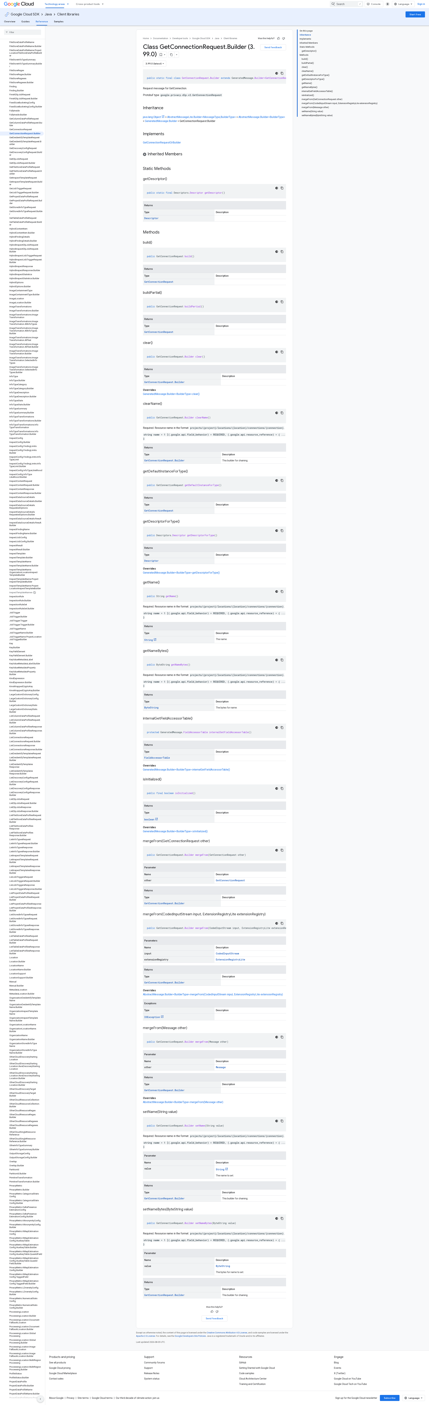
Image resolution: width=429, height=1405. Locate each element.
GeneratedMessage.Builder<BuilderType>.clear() (171, 394)
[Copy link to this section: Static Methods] (175, 169)
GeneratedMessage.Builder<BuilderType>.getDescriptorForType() (181, 572)
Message (221, 1067)
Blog (336, 1362)
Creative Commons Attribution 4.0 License (227, 1332)
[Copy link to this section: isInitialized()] (165, 780)
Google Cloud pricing (60, 1368)
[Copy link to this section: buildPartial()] (165, 293)
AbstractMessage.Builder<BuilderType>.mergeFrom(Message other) (183, 1102)
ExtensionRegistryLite (230, 959)
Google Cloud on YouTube (347, 1378)
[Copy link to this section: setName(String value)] (180, 1112)
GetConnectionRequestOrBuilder (162, 142)
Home (146, 38)
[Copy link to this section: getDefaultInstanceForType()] (191, 472)
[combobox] (346, 4)
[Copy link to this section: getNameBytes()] (171, 651)
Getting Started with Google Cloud (257, 1368)
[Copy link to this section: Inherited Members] (185, 154)
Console (376, 4)
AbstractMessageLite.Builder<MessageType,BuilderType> (201, 117)
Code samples (246, 1373)
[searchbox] (22, 32)
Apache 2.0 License (145, 1336)
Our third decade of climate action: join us (137, 1398)
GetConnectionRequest (158, 281)
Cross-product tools (88, 4)
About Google (56, 1398)
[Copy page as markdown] (171, 55)
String (148, 640)
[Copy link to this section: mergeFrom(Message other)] (190, 1028)
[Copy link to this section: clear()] (156, 343)
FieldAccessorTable (157, 757)
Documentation (160, 38)
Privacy (70, 1398)
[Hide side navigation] (40, 1399)
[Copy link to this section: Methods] (164, 233)
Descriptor (151, 218)
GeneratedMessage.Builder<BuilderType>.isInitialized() (175, 831)
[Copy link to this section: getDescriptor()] (170, 179)
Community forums (154, 1362)
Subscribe (389, 1397)
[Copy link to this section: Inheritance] (166, 108)
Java (48, 14)
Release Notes (151, 1373)
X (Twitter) (339, 1373)
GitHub (242, 1362)
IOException (152, 1017)
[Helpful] (278, 38)
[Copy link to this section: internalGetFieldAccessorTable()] (196, 719)
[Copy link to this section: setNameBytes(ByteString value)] (196, 1210)
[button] (214, 154)
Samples (59, 21)
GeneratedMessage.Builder (161, 121)
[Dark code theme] (276, 73)
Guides (25, 21)
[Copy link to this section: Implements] (167, 134)
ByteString (151, 707)
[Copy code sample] (282, 73)
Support (148, 1368)
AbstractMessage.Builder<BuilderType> (261, 117)
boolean (149, 819)
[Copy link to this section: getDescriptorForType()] (183, 522)
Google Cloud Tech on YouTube (350, 1384)
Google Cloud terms (102, 1398)
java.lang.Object (152, 117)
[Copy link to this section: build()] (155, 243)
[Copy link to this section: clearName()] (165, 404)
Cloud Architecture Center (253, 1378)
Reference (42, 21)
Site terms (83, 1398)
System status (152, 1378)
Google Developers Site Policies (190, 1336)
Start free (415, 14)
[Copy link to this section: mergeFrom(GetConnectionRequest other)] (213, 841)
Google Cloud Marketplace (63, 1373)
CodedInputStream (227, 953)
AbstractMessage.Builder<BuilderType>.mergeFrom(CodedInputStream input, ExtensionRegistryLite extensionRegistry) (213, 994)
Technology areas (55, 4)
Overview (9, 21)
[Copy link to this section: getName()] (163, 583)
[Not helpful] (283, 38)
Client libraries (68, 14)
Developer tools (180, 38)
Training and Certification (252, 1384)
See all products (57, 1362)
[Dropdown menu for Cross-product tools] (104, 4)
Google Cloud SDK (25, 14)
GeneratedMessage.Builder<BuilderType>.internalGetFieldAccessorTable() (186, 769)
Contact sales (56, 1378)
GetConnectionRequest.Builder (164, 382)
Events (337, 1368)
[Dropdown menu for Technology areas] (69, 4)
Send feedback (273, 47)
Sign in (421, 4)
